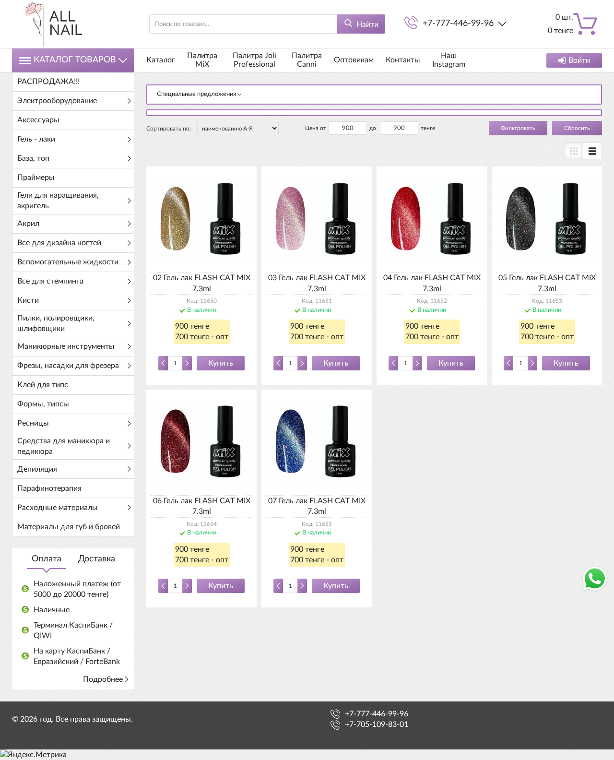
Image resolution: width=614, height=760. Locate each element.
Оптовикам (354, 60)
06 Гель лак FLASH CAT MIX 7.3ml (201, 506)
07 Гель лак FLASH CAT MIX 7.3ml (317, 506)
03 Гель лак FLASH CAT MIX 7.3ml (317, 283)
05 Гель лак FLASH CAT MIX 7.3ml (547, 283)
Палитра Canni (307, 60)
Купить (220, 363)
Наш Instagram (448, 60)
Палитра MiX (202, 60)
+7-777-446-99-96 (458, 23)
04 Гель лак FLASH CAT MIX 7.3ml (432, 283)
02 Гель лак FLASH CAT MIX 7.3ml (201, 283)
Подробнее (103, 679)
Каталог (160, 60)
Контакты (403, 60)
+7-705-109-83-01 (376, 724)
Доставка (96, 559)
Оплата (46, 559)
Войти (579, 60)
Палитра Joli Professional (254, 60)
